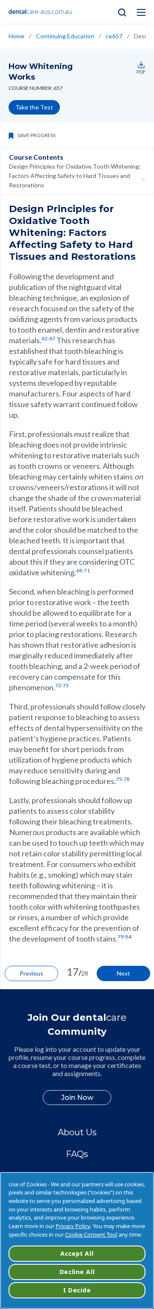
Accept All (76, 1253)
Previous (31, 973)
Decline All (77, 1272)
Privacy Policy (73, 1226)
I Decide (77, 1290)
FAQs (77, 1154)
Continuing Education (65, 36)
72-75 (62, 685)
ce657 (114, 36)
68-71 (83, 570)
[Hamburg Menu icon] (141, 12)
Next (123, 973)
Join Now (77, 1098)
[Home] (40, 12)
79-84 (124, 936)
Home (16, 36)
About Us (77, 1132)
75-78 (123, 779)
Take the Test (34, 107)
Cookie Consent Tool (91, 1234)
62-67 (48, 338)
